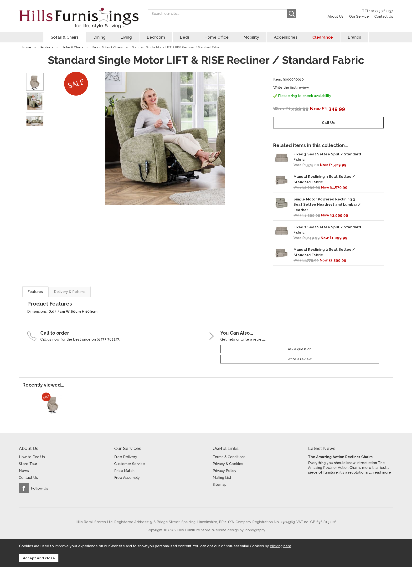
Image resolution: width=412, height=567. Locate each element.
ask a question (299, 349)
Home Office (217, 37)
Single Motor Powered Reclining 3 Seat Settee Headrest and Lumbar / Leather (327, 204)
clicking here (280, 546)
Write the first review (291, 87)
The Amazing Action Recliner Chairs (340, 457)
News (24, 471)
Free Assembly (127, 477)
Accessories (285, 37)
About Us (336, 16)
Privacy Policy (224, 471)
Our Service (359, 16)
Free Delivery (125, 457)
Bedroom (156, 37)
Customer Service (129, 464)
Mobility (251, 37)
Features (35, 292)
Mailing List (222, 477)
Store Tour (28, 464)
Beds (185, 37)
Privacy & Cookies (228, 464)
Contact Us (383, 16)
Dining (99, 37)
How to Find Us (32, 457)
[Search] (291, 13)
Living (126, 37)
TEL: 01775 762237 (377, 11)
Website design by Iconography (238, 530)
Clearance (322, 37)
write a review (300, 359)
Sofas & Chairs (64, 37)
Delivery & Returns (70, 292)
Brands (354, 37)
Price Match (124, 471)
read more (382, 472)
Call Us (328, 123)
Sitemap (220, 484)
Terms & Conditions (229, 457)
